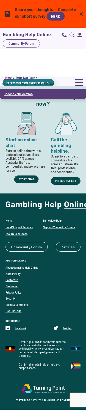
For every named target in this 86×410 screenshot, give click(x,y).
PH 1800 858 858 (65, 180)
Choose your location (18, 94)
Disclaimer (12, 286)
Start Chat (26, 179)
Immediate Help (52, 220)
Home (8, 78)
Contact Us (12, 280)
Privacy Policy (13, 292)
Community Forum (21, 43)
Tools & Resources (16, 233)
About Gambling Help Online (22, 267)
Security (11, 298)
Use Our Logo (14, 310)
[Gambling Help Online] (27, 34)
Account (80, 34)
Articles (68, 247)
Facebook (20, 328)
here (55, 16)
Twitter (67, 328)
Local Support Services (19, 227)
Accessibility (13, 273)
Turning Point (43, 388)
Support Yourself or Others (59, 227)
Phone (64, 34)
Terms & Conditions (17, 304)
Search (72, 34)
